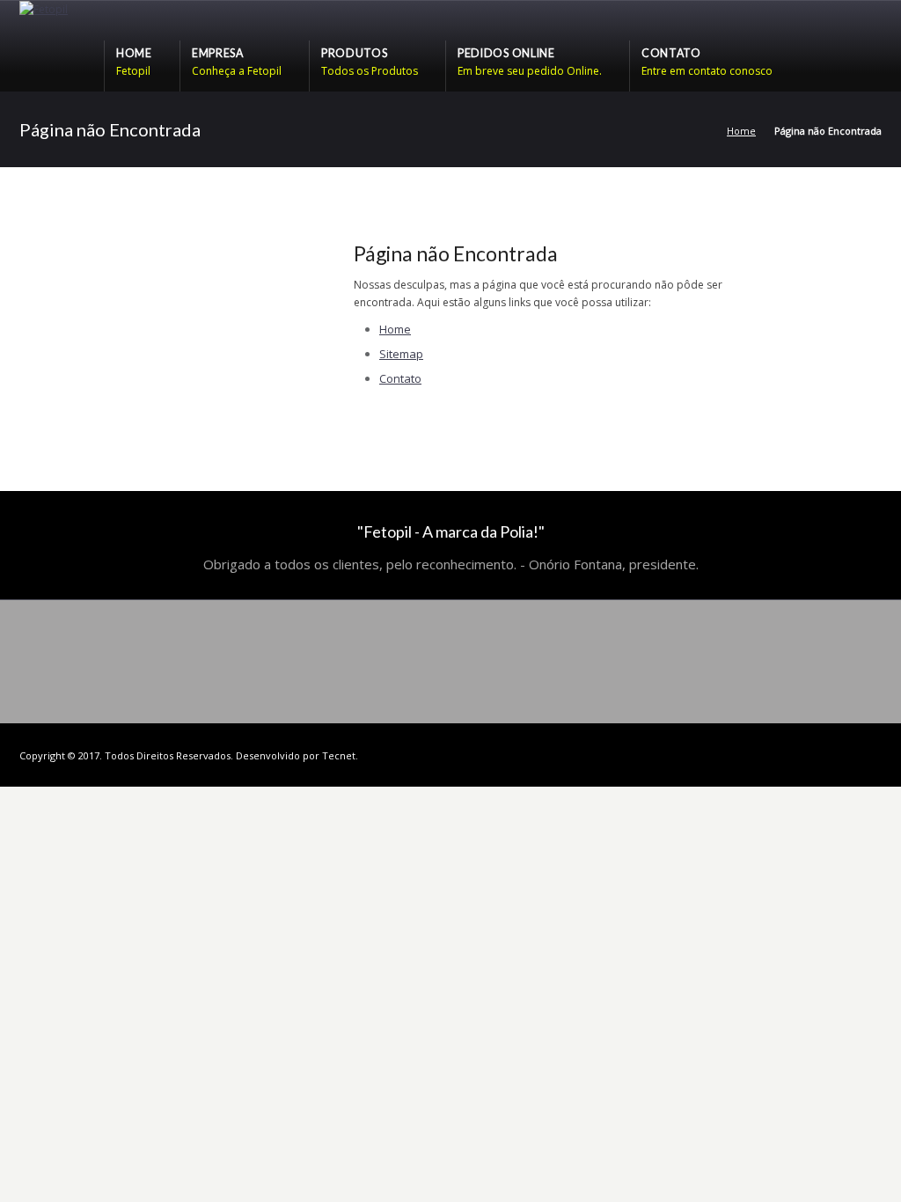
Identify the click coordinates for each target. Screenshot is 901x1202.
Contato (400, 378)
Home (741, 130)
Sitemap (401, 354)
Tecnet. (340, 755)
